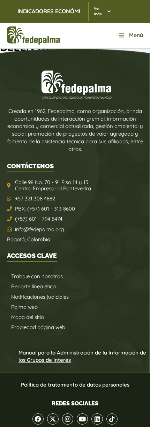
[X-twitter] (52, 419)
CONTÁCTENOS (30, 166)
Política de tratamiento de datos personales (75, 384)
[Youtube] (82, 419)
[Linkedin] (97, 419)
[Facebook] (38, 419)
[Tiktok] (112, 419)
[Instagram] (67, 419)
